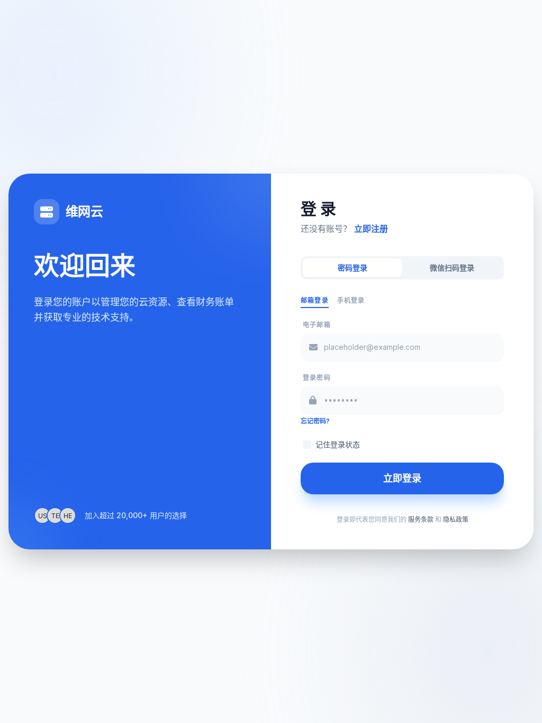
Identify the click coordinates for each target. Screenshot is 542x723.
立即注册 (371, 228)
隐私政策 (455, 519)
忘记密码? (315, 421)
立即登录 (402, 478)
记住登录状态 (337, 444)
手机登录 (351, 300)
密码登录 (352, 267)
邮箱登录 (315, 300)
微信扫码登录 (452, 267)
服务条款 (420, 519)
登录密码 (317, 378)
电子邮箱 (317, 325)
